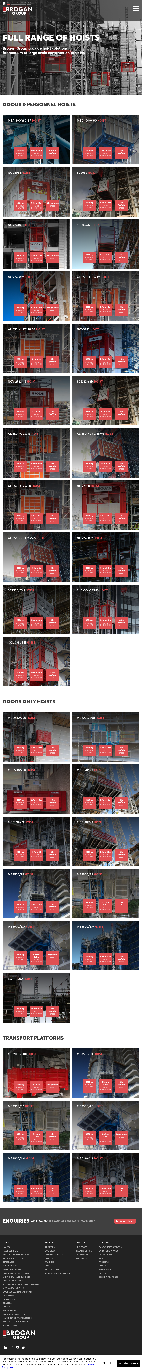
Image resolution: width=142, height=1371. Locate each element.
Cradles (7, 1303)
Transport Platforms (14, 1314)
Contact (80, 1243)
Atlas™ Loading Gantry (15, 1322)
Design (6, 1307)
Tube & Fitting (10, 1266)
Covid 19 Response (108, 1277)
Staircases (8, 1262)
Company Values (54, 1255)
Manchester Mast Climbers (17, 1318)
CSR (47, 1266)
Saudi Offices (83, 1258)
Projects (104, 1262)
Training (49, 1262)
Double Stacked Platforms (17, 1292)
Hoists (6, 1247)
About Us (50, 1243)
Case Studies (105, 1255)
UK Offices (81, 1247)
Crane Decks (9, 1299)
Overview (50, 1251)
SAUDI (23, 2)
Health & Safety (53, 1270)
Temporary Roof (12, 1270)
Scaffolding (10, 1326)
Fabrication (9, 1311)
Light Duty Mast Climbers (16, 1277)
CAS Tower (8, 1296)
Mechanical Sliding (13, 1288)
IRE (13, 2)
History (49, 1258)
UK (8, 2)
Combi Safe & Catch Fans (16, 1273)
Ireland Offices (84, 1251)
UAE (17, 2)
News (101, 1258)
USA (29, 2)
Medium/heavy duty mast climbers (21, 1285)
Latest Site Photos (108, 1251)
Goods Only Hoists (13, 1281)
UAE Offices (82, 1255)
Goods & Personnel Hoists (17, 1255)
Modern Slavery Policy (57, 1273)
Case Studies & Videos (110, 1247)
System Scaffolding (14, 1258)
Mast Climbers (10, 1251)
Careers (103, 1273)
